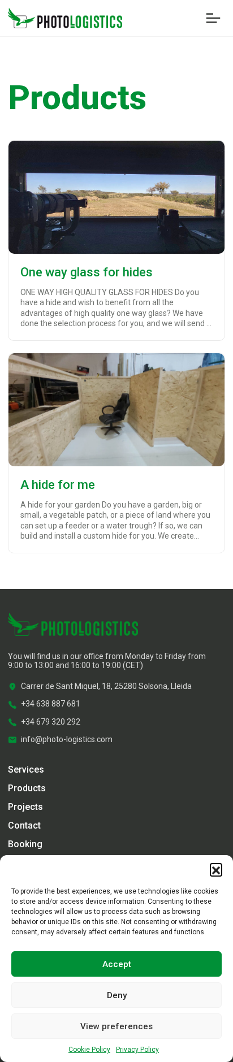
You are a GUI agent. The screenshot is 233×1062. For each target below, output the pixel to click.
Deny (117, 995)
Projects (25, 806)
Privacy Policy (137, 1050)
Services (26, 769)
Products (27, 788)
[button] (216, 869)
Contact (24, 825)
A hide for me (57, 485)
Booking (25, 844)
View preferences (116, 1026)
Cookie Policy (89, 1050)
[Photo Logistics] (65, 17)
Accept (116, 964)
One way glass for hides (86, 272)
